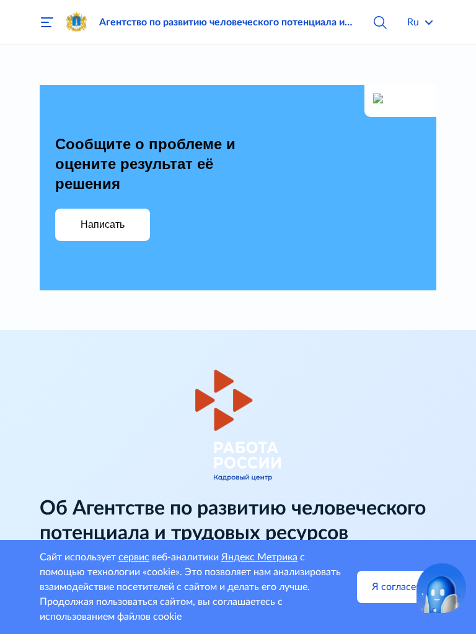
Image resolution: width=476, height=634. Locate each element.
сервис (133, 557)
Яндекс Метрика (259, 557)
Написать (103, 224)
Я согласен (396, 587)
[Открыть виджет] (441, 588)
